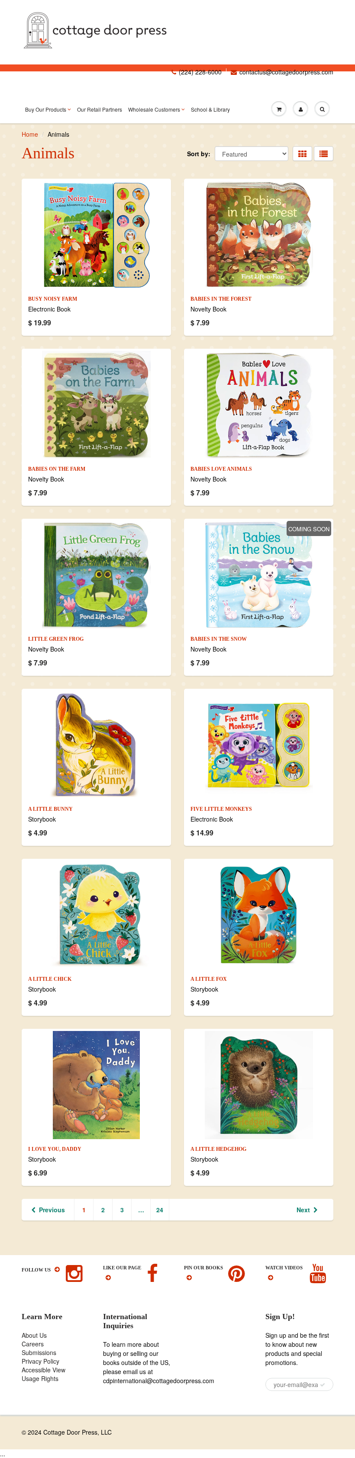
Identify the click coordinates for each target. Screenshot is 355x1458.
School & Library (210, 109)
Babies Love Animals (221, 469)
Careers (33, 1343)
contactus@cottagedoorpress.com (286, 71)
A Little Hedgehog (218, 1149)
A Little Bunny (50, 809)
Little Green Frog (56, 639)
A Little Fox (208, 979)
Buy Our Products (45, 109)
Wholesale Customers (154, 109)
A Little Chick (49, 979)
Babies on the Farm (56, 469)
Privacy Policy (40, 1361)
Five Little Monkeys (221, 809)
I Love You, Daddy (54, 1149)
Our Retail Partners (99, 109)
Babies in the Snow (218, 639)
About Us (34, 1335)
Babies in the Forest (221, 299)
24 (159, 1209)
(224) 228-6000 (200, 71)
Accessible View (43, 1369)
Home (30, 134)
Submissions (39, 1352)
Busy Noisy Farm (52, 299)
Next (303, 1209)
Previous (52, 1209)
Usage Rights (40, 1378)
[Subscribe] (323, 1385)
